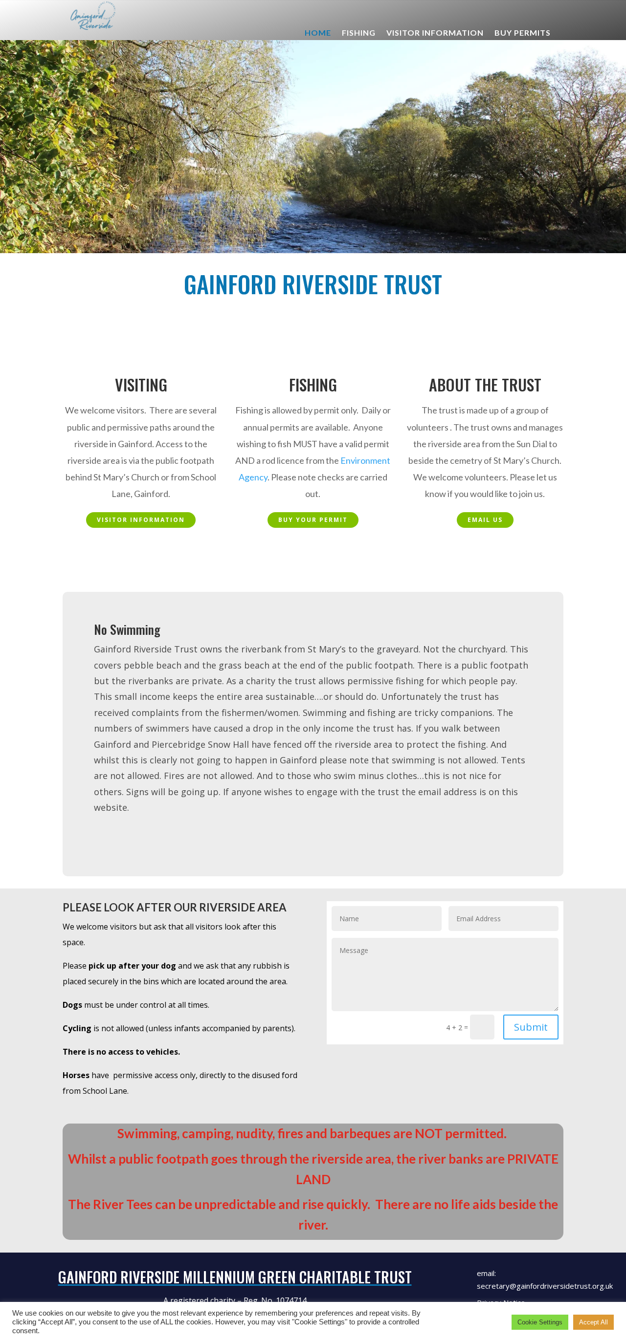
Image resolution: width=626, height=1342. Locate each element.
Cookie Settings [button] (539, 1322)
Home (318, 33)
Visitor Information (435, 33)
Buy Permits (522, 33)
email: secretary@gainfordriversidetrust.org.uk (545, 1279)
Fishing (359, 33)
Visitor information (141, 520)
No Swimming (127, 629)
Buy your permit (313, 520)
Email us (485, 520)
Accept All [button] (593, 1322)
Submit (531, 1027)
